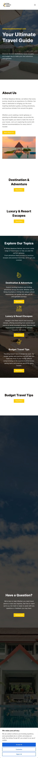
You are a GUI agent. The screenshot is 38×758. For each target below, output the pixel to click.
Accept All (19, 744)
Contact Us (19, 615)
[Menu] (35, 5)
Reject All (19, 754)
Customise (19, 749)
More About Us (9, 132)
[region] (19, 743)
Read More (19, 190)
